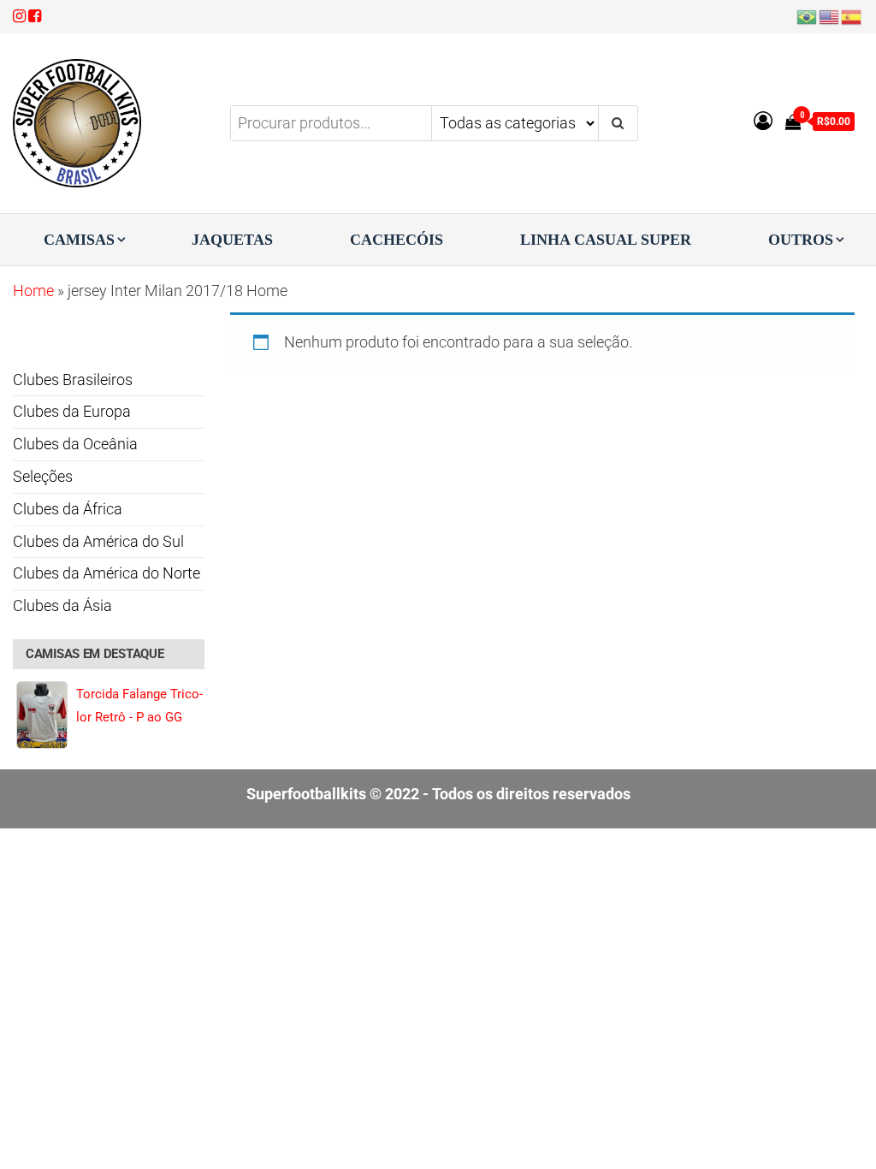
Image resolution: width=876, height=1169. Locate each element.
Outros (800, 239)
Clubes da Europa (72, 411)
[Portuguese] (807, 16)
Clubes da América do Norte (106, 573)
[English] (830, 16)
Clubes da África (67, 509)
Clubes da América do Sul (98, 541)
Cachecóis (396, 239)
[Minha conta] (763, 121)
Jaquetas (232, 239)
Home (33, 291)
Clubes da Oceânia (75, 444)
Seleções (43, 476)
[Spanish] (852, 16)
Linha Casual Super (605, 239)
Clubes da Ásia (62, 605)
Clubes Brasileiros (73, 380)
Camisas (79, 239)
